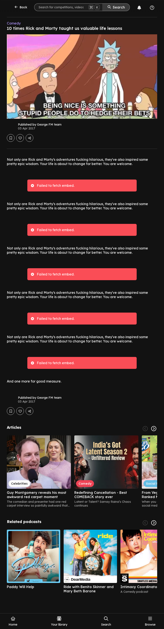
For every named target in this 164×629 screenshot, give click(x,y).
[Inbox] (139, 8)
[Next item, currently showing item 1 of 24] (153, 428)
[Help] (152, 8)
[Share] (29, 138)
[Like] (20, 138)
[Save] (11, 138)
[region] (82, 471)
